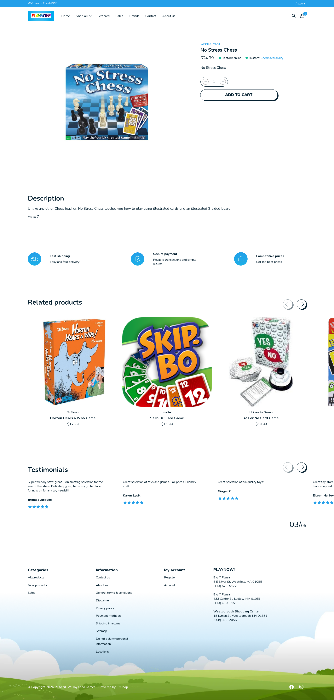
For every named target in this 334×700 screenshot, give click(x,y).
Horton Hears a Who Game (73, 418)
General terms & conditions (114, 593)
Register (170, 577)
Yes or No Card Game (261, 418)
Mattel (167, 412)
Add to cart (238, 94)
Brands (134, 16)
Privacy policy (105, 608)
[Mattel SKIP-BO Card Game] (167, 362)
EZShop (122, 687)
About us (168, 16)
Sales (119, 16)
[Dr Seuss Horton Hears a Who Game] (73, 362)
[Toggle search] (294, 16)
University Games (261, 412)
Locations (102, 652)
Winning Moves (211, 44)
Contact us (103, 577)
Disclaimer (103, 600)
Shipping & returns (108, 623)
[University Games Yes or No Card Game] (261, 362)
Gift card (104, 16)
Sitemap (101, 631)
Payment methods (108, 616)
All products (36, 577)
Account (169, 585)
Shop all (82, 16)
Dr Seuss (73, 412)
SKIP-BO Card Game (167, 418)
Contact (150, 16)
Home (65, 16)
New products (37, 585)
